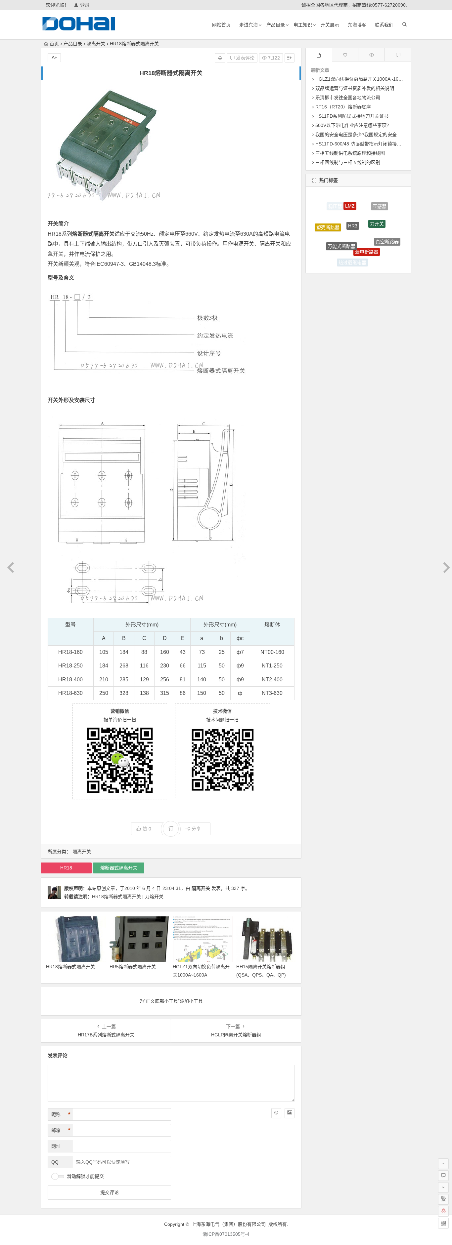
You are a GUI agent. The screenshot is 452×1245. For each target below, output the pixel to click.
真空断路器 (387, 233)
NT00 (267, 652)
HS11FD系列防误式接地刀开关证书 (351, 116)
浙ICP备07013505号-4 (226, 1234)
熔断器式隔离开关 (118, 867)
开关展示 (330, 24)
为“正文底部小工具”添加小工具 (171, 1001)
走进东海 (248, 24)
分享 (196, 828)
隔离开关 (96, 43)
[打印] (220, 57)
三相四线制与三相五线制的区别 (347, 162)
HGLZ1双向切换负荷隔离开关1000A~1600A (361, 79)
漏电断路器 (366, 235)
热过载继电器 (352, 255)
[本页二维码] (443, 1223)
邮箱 (60, 1130)
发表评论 (244, 57)
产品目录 (275, 24)
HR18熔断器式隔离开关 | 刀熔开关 (127, 896)
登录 (84, 5)
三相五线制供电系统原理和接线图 (350, 153)
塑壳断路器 (327, 220)
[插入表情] (276, 1113)
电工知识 (303, 24)
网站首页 (221, 24)
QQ (55, 1162)
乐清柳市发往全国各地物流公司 (347, 97)
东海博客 (357, 24)
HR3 (352, 208)
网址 (56, 1146)
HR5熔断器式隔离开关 (133, 966)
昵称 (60, 1114)
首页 (54, 43)
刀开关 (377, 210)
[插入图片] (289, 1113)
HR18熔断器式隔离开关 (70, 966)
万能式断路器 (341, 230)
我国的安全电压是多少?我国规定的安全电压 (360, 134)
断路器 (332, 248)
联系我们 (384, 24)
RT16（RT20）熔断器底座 (343, 106)
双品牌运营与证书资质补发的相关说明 (354, 88)
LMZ (350, 198)
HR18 (55, 234)
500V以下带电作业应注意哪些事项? (352, 125)
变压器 (376, 256)
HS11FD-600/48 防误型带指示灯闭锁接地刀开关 (365, 143)
